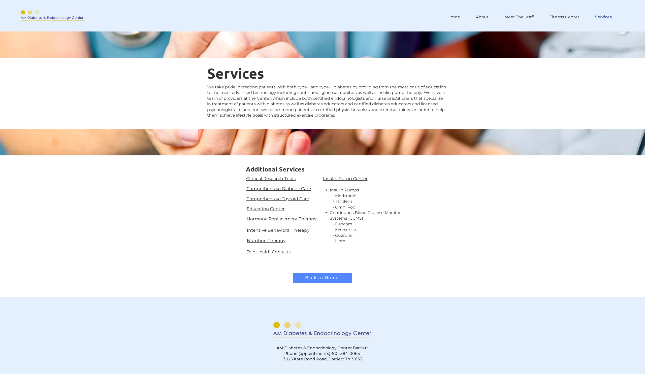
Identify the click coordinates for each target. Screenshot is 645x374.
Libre (340, 241)
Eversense (345, 229)
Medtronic (345, 195)
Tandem (343, 201)
